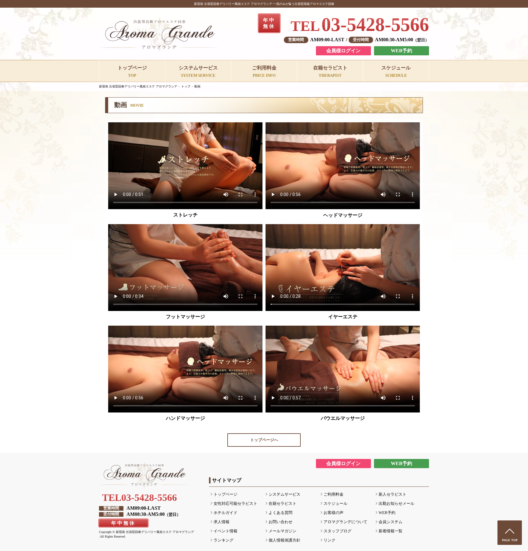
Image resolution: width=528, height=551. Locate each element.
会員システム (390, 522)
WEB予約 (401, 50)
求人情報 (221, 522)
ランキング (223, 540)
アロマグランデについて (345, 522)
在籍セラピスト (282, 503)
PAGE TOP (510, 540)
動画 (197, 86)
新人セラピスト (392, 494)
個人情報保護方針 (284, 540)
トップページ (225, 494)
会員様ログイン (343, 50)
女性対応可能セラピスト (235, 503)
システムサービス (284, 494)
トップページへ (264, 440)
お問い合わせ (280, 522)
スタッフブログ (337, 531)
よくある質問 (280, 513)
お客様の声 (333, 513)
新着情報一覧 (390, 531)
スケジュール (335, 503)
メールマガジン (282, 531)
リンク (330, 540)
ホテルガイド (225, 513)
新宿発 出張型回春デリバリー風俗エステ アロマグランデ (138, 86)
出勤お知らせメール (396, 503)
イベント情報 (225, 531)
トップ (185, 86)
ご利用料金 (333, 494)
